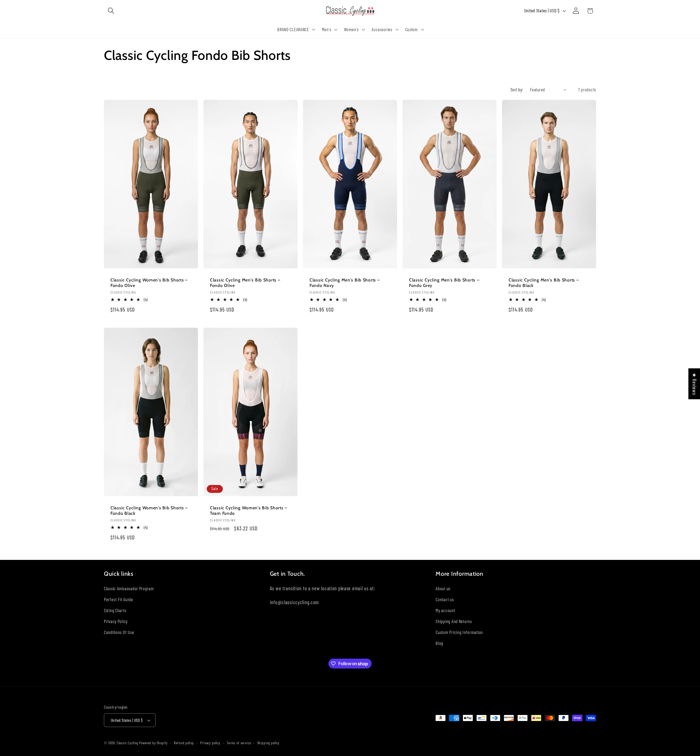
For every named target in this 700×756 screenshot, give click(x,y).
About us (443, 588)
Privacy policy (210, 743)
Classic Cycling (127, 743)
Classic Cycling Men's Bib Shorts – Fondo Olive (245, 282)
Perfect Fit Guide (118, 599)
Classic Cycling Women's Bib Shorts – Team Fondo (248, 510)
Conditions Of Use (119, 632)
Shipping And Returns (454, 621)
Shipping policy (268, 743)
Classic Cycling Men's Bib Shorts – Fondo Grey (444, 282)
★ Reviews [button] (694, 384)
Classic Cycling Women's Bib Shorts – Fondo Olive (149, 282)
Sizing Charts (115, 610)
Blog (439, 643)
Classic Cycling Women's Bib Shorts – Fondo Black (149, 510)
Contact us (445, 599)
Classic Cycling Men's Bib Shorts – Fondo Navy (345, 282)
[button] (111, 11)
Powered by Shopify (153, 743)
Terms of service (239, 743)
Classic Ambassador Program (129, 588)
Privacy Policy (116, 621)
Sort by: (517, 89)
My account (445, 610)
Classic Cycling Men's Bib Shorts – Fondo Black (544, 282)
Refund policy (184, 743)
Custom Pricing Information (459, 632)
